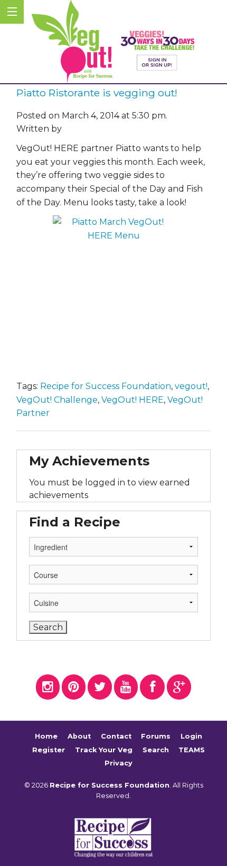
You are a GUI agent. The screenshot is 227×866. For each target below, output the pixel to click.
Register (48, 750)
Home (46, 736)
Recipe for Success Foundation (105, 386)
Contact (116, 736)
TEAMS (191, 750)
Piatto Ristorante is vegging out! (96, 92)
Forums (156, 736)
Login (191, 736)
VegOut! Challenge (57, 400)
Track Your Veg (104, 750)
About (79, 736)
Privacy (119, 763)
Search (156, 750)
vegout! (191, 386)
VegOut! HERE (132, 400)
